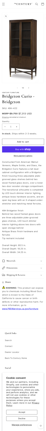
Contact (9, 346)
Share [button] (8, 282)
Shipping (5, 117)
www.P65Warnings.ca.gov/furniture (20, 309)
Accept (22, 412)
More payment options (23, 156)
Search (8, 340)
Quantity (5, 121)
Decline (21, 418)
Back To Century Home (16, 358)
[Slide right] (28, 87)
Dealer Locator (12, 352)
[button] (3, 4)
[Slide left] (17, 87)
